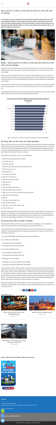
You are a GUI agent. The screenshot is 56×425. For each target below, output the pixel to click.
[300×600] (8, 375)
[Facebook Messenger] (3, 421)
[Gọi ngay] (3, 411)
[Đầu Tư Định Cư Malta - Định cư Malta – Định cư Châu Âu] (28, 3)
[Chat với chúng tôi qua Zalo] (3, 416)
